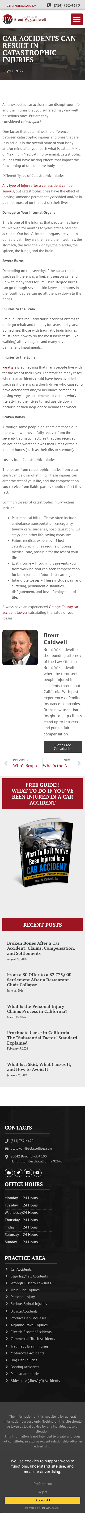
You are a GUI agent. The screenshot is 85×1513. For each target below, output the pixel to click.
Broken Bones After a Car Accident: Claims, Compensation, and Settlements (41, 948)
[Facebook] (9, 1173)
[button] (77, 19)
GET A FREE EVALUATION (22, 5)
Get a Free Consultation (63, 747)
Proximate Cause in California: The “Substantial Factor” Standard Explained (42, 1038)
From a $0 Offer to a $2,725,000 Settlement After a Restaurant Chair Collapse (39, 980)
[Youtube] (37, 1173)
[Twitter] (18, 1173)
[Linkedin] (28, 1173)
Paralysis (9, 367)
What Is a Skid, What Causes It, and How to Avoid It (39, 1066)
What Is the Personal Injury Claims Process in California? (37, 1008)
